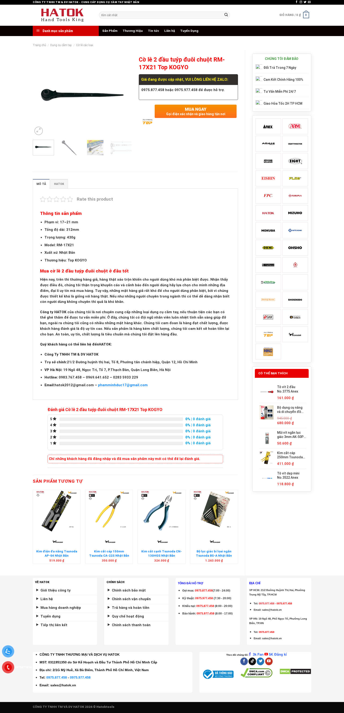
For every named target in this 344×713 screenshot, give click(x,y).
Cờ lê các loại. (85, 45)
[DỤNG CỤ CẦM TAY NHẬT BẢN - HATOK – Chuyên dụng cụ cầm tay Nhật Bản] (62, 15)
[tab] (41, 184)
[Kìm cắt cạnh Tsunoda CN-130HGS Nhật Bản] (161, 511)
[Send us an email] (309, 2)
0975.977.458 (204, 598)
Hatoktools (105, 707)
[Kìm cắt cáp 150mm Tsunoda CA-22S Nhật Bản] (109, 511)
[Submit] (226, 15)
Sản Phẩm (109, 31)
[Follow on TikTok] (252, 661)
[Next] (124, 95)
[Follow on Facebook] (296, 2)
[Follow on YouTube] (269, 661)
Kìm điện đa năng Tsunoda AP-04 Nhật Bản (56, 553)
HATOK (59, 184)
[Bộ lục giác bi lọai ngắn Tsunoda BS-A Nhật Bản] (214, 511)
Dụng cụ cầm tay (61, 45)
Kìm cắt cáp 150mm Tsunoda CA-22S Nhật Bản (109, 553)
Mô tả (41, 184)
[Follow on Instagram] (301, 2)
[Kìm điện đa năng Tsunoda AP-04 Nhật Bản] (57, 511)
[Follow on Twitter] (305, 2)
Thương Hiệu (133, 31)
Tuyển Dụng (189, 31)
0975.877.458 (56, 677)
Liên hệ (169, 31)
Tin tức (153, 31)
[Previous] (41, 95)
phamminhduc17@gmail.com (123, 385)
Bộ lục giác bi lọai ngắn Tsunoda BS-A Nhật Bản (214, 553)
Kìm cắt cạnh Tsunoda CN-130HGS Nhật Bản (161, 553)
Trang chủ (39, 45)
